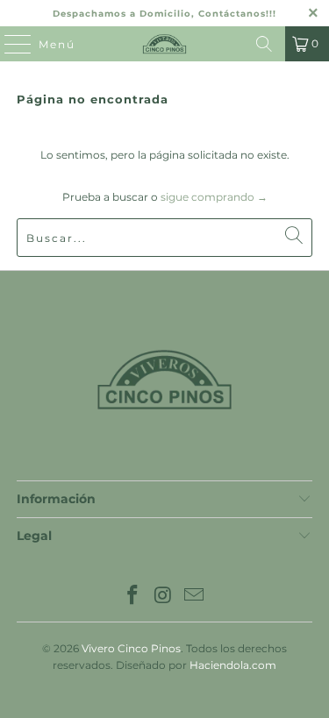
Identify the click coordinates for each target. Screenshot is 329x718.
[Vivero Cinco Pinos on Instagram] (164, 596)
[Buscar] (264, 43)
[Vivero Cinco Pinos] (164, 43)
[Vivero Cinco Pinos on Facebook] (133, 596)
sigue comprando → (214, 196)
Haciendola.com (233, 665)
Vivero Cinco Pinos (131, 648)
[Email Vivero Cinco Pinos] (194, 596)
